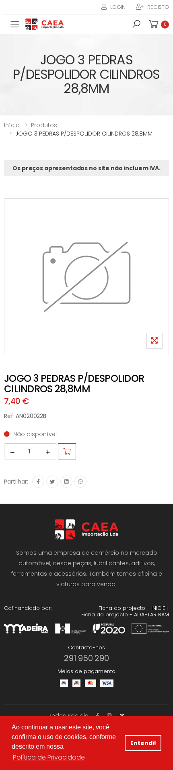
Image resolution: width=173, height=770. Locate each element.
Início (12, 125)
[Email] (122, 715)
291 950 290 (86, 658)
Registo (158, 7)
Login (118, 7)
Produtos (44, 125)
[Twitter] (52, 482)
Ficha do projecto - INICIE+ (134, 608)
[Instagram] (109, 715)
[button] (136, 25)
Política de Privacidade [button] (49, 757)
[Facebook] (38, 482)
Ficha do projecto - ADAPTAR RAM (125, 614)
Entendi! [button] (143, 743)
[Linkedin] (66, 482)
